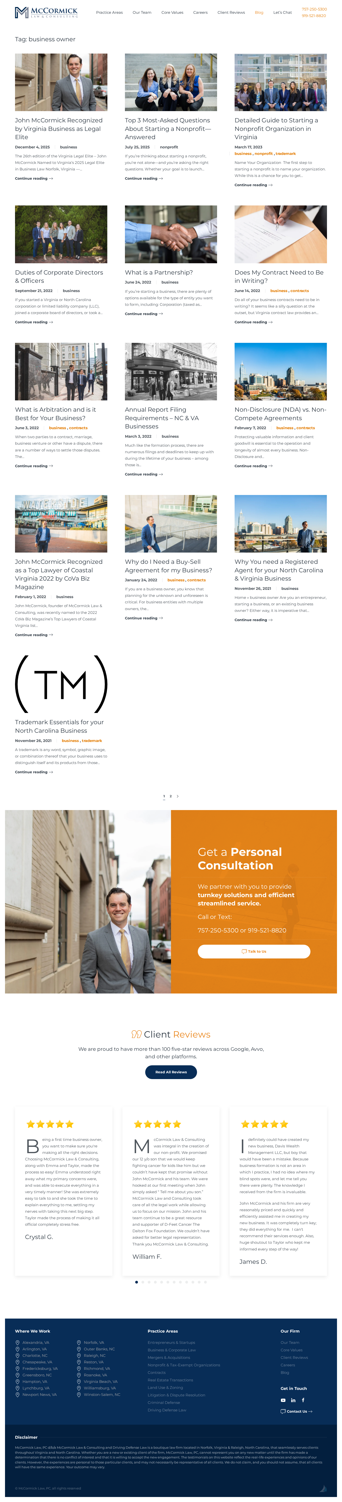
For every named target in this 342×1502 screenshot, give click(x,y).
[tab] (136, 1282)
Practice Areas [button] (109, 12)
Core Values (172, 12)
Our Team (142, 12)
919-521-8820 (314, 15)
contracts (299, 290)
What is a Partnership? (159, 272)
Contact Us (297, 1411)
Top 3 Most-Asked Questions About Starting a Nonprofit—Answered (168, 129)
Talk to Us (257, 951)
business (68, 147)
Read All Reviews (171, 1072)
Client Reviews (231, 12)
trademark (286, 153)
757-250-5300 (314, 9)
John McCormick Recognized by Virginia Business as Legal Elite (59, 129)
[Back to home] (46, 12)
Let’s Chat (282, 12)
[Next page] (177, 796)
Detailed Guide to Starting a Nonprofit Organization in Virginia (276, 129)
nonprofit (169, 147)
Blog (259, 12)
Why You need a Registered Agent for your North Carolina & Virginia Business (279, 570)
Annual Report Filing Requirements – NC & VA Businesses (162, 418)
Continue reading (31, 178)
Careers (200, 12)
